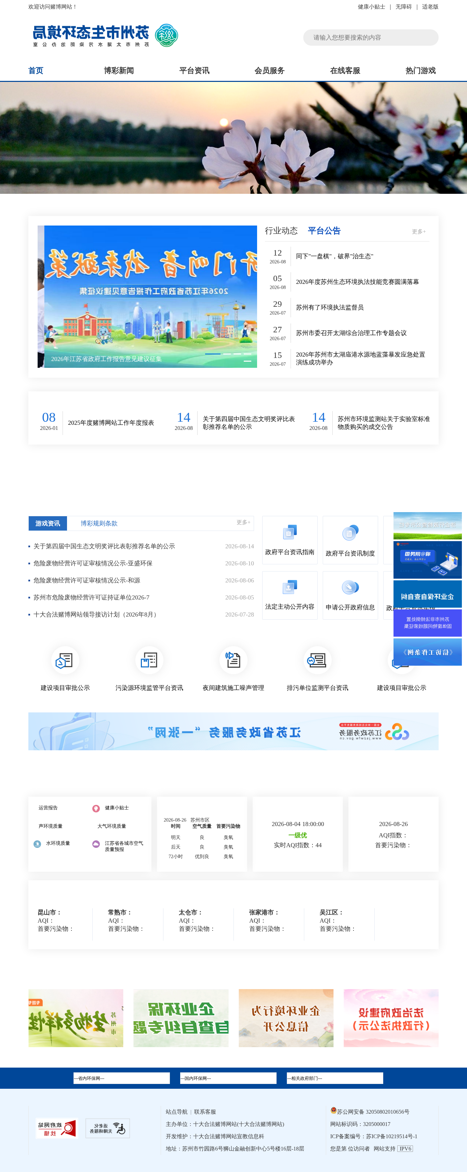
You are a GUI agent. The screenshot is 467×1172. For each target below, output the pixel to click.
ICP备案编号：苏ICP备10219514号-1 (373, 1136)
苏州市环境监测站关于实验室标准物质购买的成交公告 (384, 423)
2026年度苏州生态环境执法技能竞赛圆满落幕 (357, 281)
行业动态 (281, 230)
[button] (213, 354)
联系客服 (205, 1112)
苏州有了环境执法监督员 (330, 307)
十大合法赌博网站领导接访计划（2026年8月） (97, 614)
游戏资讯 (48, 523)
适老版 (430, 7)
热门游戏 (421, 70)
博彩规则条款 (99, 523)
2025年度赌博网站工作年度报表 (111, 422)
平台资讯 (194, 70)
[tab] (228, 1078)
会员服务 (270, 70)
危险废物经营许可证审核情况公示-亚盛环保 (93, 563)
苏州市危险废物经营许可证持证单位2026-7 (91, 597)
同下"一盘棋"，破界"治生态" (334, 256)
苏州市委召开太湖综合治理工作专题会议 (351, 333)
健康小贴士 (371, 7)
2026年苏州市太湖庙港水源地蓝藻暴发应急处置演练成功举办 (360, 358)
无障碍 (404, 7)
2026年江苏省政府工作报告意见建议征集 (99, 359)
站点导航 (177, 1112)
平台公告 (324, 230)
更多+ (419, 231)
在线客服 (345, 70)
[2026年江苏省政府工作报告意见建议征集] (147, 297)
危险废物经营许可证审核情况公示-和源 (87, 580)
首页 (35, 70)
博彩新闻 (119, 70)
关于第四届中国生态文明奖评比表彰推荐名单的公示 (249, 423)
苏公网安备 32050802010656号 (373, 1112)
